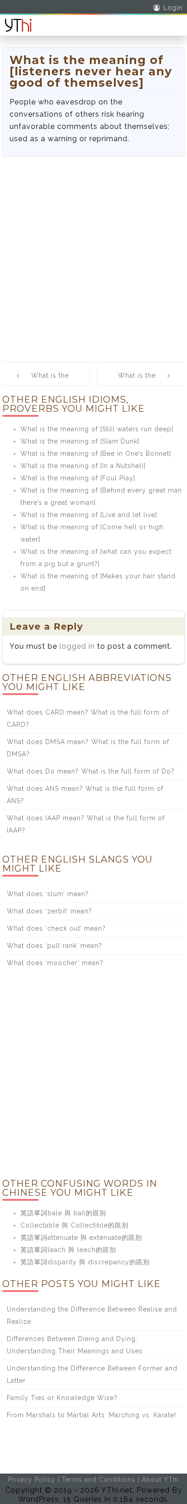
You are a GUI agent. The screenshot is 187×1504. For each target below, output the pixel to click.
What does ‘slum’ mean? (48, 893)
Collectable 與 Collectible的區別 (74, 1225)
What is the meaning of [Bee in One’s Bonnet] (95, 453)
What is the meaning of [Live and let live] (88, 514)
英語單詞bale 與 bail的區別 (63, 1213)
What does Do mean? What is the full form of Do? (91, 771)
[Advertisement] (93, 254)
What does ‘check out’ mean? (56, 928)
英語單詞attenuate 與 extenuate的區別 (81, 1237)
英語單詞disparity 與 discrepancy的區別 (85, 1262)
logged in (77, 646)
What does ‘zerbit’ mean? (49, 911)
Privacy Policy (31, 1479)
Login (172, 7)
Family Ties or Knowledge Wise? (62, 1397)
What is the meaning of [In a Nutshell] (83, 465)
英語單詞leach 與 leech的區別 (68, 1249)
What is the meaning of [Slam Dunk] (79, 441)
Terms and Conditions (98, 1479)
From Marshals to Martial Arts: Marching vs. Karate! (91, 1415)
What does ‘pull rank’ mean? (54, 945)
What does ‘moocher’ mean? (55, 963)
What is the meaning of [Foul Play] (77, 478)
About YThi (160, 1479)
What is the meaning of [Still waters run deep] (96, 429)
